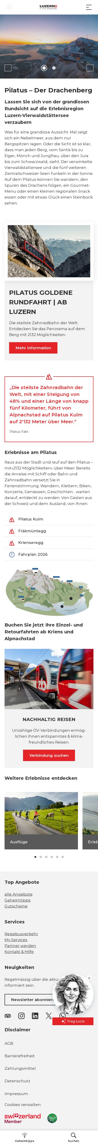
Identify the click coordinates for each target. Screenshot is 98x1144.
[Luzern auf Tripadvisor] (8, 1016)
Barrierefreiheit (20, 1056)
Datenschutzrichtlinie (44, 1109)
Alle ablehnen (49, 1128)
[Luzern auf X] (49, 1016)
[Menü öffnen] (88, 7)
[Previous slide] (8, 67)
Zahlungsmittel (20, 1068)
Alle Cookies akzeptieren (49, 1118)
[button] (35, 857)
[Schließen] (89, 1083)
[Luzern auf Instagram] (21, 1016)
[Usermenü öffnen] (10, 7)
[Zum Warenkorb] (79, 7)
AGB (9, 1043)
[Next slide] (90, 67)
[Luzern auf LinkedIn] (35, 1016)
